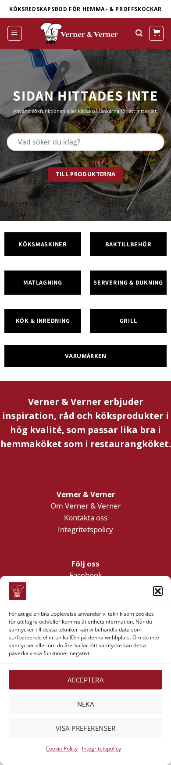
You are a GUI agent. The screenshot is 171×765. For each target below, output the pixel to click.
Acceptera (85, 679)
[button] (157, 591)
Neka (85, 704)
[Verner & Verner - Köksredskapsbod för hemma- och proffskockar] (80, 33)
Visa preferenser (85, 728)
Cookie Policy (62, 748)
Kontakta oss (85, 517)
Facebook (85, 575)
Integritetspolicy (101, 748)
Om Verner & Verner (85, 506)
